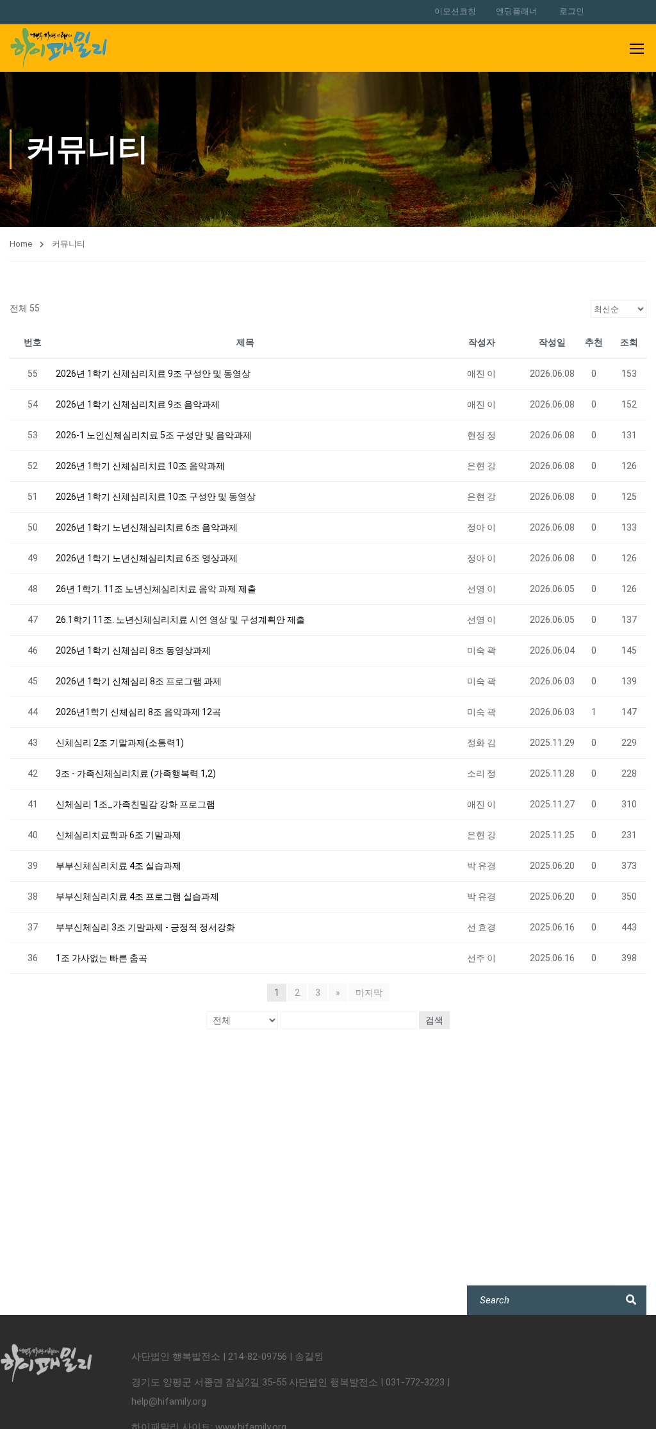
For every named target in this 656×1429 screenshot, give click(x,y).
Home (21, 244)
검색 (434, 1020)
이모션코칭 (455, 11)
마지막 (369, 992)
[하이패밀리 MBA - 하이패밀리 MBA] (59, 48)
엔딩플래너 (516, 11)
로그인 (571, 11)
